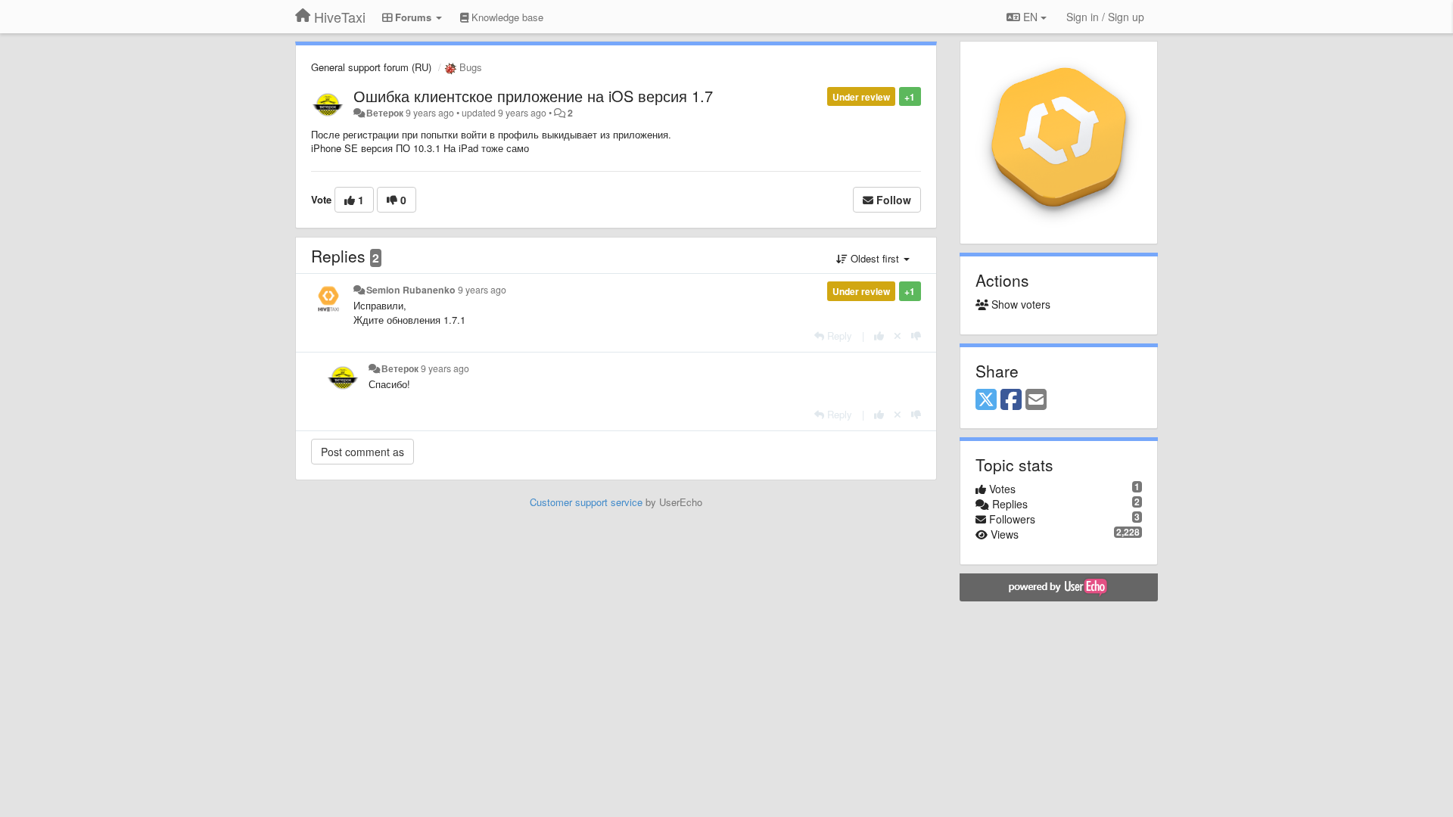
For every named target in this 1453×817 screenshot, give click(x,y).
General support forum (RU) (371, 67)
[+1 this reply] (879, 335)
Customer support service (586, 502)
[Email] (1036, 400)
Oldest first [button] (875, 258)
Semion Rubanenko (411, 290)
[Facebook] (1011, 400)
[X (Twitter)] (986, 400)
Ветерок (384, 113)
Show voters (1019, 304)
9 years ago (482, 290)
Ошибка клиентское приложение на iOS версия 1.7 (533, 96)
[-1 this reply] (916, 335)
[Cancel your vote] (897, 335)
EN (1030, 16)
